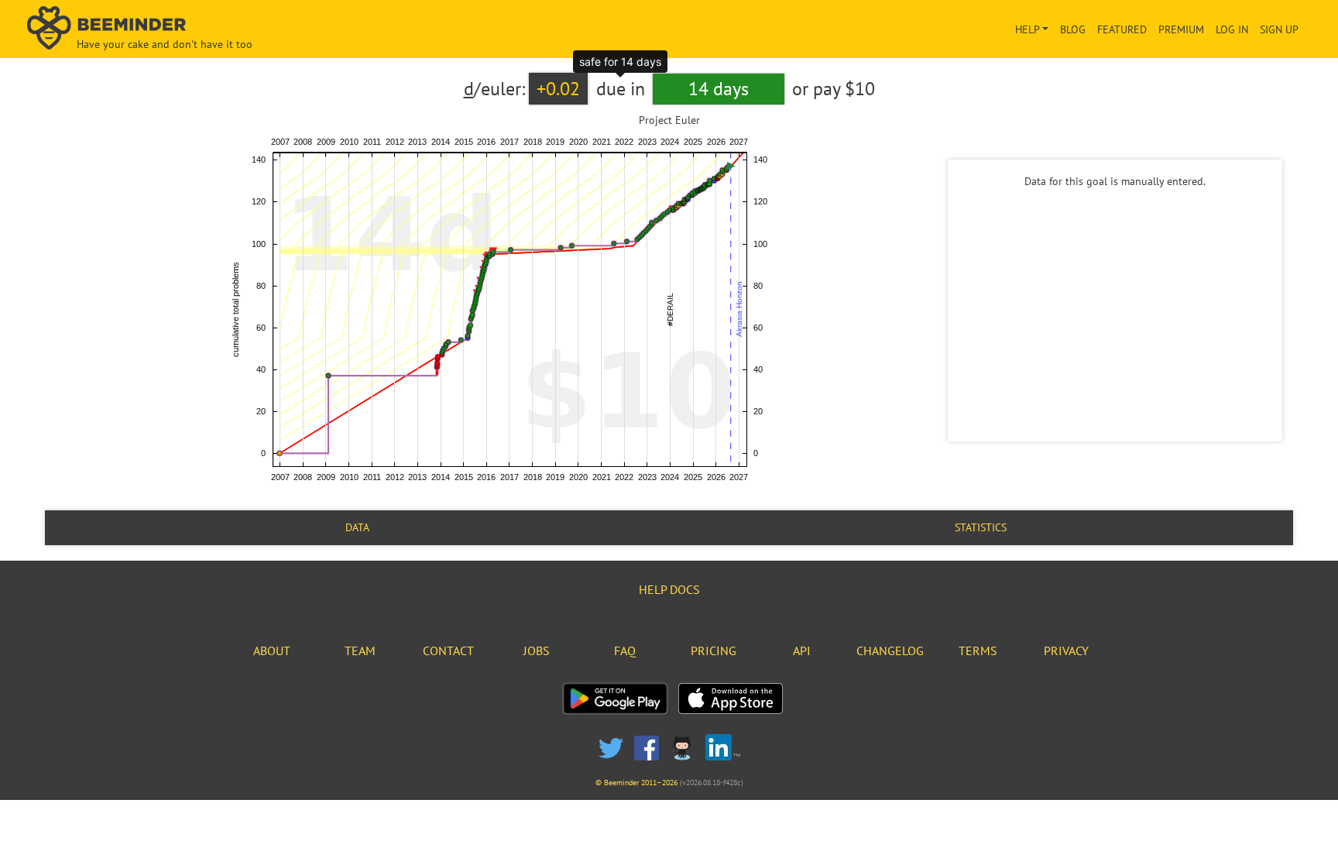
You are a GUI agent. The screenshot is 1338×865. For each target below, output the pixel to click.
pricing (713, 650)
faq (625, 650)
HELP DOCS (669, 589)
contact (448, 650)
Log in (1232, 29)
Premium (1181, 29)
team (360, 650)
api (802, 650)
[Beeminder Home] (233, 29)
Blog (1073, 29)
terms (978, 650)
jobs (536, 650)
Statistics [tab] (981, 527)
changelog (890, 650)
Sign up (1279, 29)
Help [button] (1027, 29)
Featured (1122, 29)
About (271, 650)
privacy (1066, 650)
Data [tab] (357, 527)
